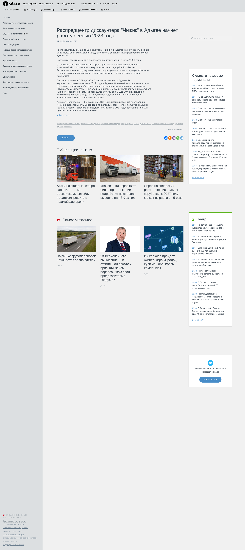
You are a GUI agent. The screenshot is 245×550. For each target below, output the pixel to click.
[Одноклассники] (170, 138)
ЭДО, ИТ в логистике (12, 33)
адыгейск (179, 124)
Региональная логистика (14, 28)
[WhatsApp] (177, 138)
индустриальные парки (13, 544)
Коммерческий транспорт (15, 71)
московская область (12, 527)
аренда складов (10, 541)
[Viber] (174, 138)
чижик (136, 124)
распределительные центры (68, 124)
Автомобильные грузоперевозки (18, 23)
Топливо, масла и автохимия (16, 87)
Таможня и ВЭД (10, 60)
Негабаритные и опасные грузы (17, 50)
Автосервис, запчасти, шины (16, 82)
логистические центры (13, 534)
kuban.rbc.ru (63, 115)
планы (25, 527)
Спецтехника (9, 77)
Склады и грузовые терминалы (17, 66)
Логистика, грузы (11, 44)
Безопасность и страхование (16, 55)
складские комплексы (12, 531)
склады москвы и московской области (20, 538)
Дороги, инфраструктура (14, 39)
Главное (6, 17)
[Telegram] (181, 138)
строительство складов (13, 524)
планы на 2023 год (166, 124)
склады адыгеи (127, 124)
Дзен (5, 93)
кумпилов (68, 126)
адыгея (60, 126)
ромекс (155, 124)
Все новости (198, 177)
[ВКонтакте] (166, 138)
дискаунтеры (145, 124)
